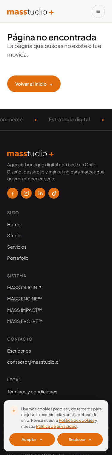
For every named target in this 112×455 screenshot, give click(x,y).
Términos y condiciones (32, 391)
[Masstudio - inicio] (30, 11)
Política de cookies (76, 420)
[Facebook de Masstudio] (12, 193)
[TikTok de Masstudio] (53, 193)
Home (13, 224)
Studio (14, 235)
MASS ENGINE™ (24, 298)
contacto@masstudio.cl (33, 362)
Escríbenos (19, 350)
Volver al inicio (34, 84)
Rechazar (80, 439)
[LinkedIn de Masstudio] (40, 193)
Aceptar (32, 439)
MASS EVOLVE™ (24, 321)
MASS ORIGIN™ (24, 287)
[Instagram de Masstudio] (26, 193)
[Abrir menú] (98, 11)
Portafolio (18, 258)
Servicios (17, 247)
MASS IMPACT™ (24, 310)
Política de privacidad (56, 426)
